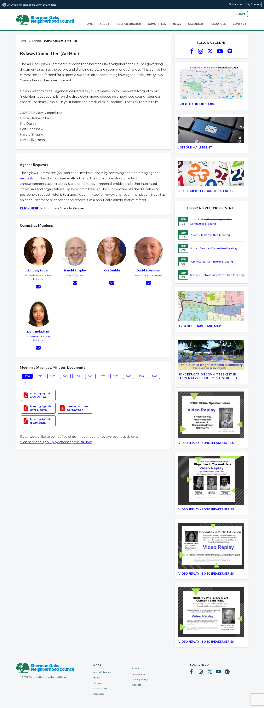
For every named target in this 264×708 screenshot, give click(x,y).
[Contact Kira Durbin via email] (111, 283)
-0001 (27, 382)
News (177, 23)
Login (240, 14)
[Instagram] (200, 52)
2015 (65, 376)
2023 (52, 376)
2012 (90, 376)
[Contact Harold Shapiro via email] (75, 283)
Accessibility (138, 673)
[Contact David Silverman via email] (148, 283)
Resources (218, 23)
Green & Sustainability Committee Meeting (217, 274)
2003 (154, 376)
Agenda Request (102, 672)
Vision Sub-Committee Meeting (210, 234)
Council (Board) (128, 23)
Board (96, 677)
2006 (115, 376)
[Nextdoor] (230, 52)
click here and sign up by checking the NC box (56, 442)
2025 (40, 376)
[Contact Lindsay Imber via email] (38, 287)
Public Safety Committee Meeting (211, 261)
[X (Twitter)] (210, 52)
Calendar (195, 23)
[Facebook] (191, 52)
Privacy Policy (140, 679)
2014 (78, 376)
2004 (141, 376)
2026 (27, 376)
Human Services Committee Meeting (213, 248)
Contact (239, 23)
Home (89, 23)
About (104, 23)
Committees (157, 23)
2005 (128, 376)
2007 (103, 376)
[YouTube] (220, 52)
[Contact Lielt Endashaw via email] (38, 348)
